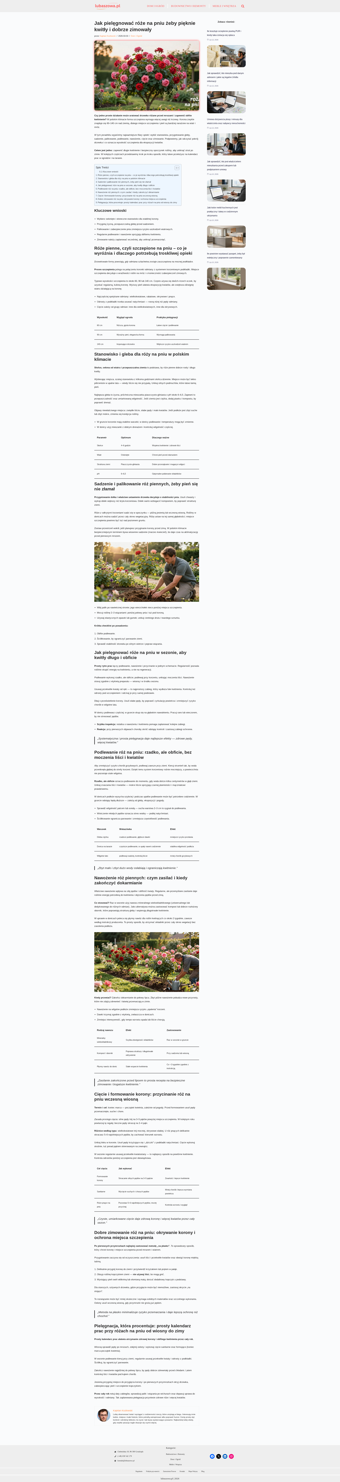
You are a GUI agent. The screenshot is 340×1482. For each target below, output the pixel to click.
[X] (218, 1456)
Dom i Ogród (155, 6)
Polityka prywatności (152, 1471)
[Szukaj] (242, 6)
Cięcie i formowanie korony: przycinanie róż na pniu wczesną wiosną (127, 196)
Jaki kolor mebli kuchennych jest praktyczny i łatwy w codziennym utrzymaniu (222, 211)
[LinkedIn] (225, 1456)
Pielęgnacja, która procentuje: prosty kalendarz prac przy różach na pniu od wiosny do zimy (137, 202)
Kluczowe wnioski (110, 172)
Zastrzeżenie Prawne (169, 1471)
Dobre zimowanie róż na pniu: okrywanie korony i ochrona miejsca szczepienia (132, 199)
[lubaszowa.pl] (107, 6)
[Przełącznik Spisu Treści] (176, 168)
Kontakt (182, 1471)
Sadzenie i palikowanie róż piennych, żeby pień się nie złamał (124, 182)
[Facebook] (212, 1456)
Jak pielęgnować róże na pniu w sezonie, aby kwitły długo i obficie (126, 185)
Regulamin (139, 1471)
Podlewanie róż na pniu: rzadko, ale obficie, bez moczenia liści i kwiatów (129, 189)
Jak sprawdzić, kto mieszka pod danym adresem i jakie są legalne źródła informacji (225, 77)
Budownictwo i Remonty (188, 6)
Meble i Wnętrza (224, 6)
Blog (202, 1471)
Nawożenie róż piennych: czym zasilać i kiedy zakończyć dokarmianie (128, 192)
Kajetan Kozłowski (108, 36)
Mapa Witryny (193, 1471)
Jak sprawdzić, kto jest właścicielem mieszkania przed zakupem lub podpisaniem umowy (224, 165)
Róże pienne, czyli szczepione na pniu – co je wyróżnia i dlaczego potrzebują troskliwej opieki (138, 175)
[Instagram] (231, 1456)
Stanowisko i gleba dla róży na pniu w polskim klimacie (121, 178)
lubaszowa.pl (167, 1478)
